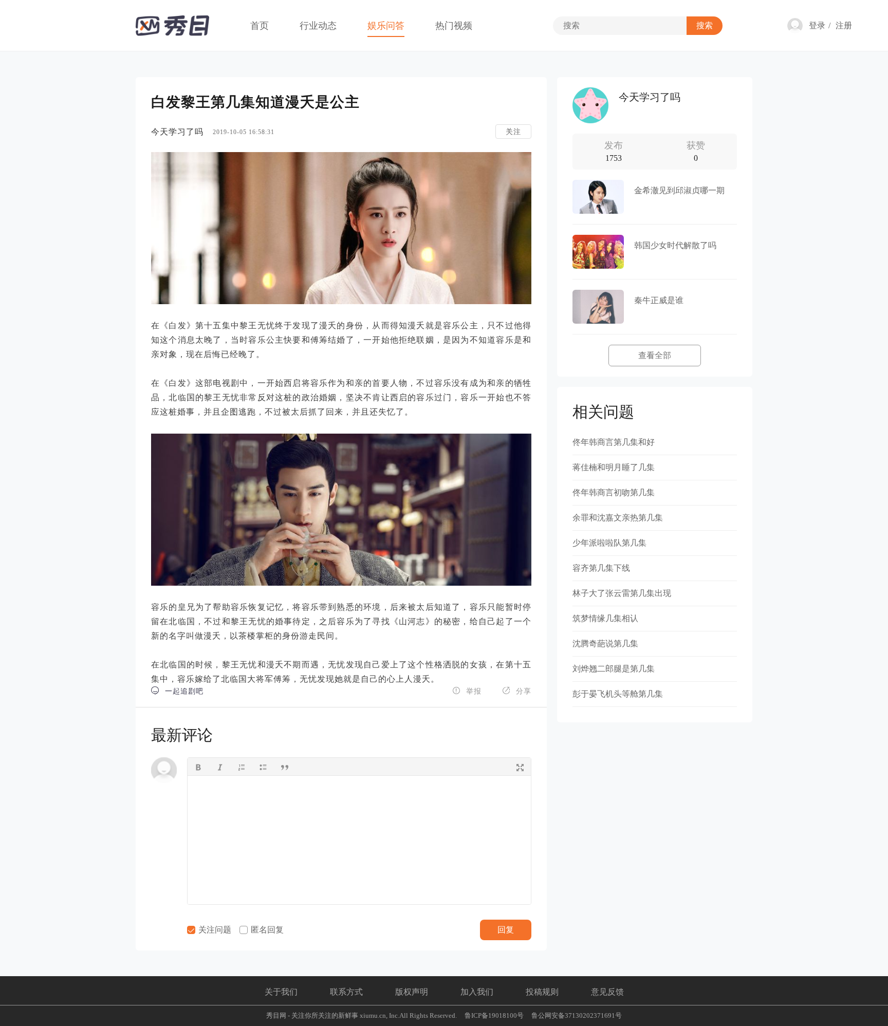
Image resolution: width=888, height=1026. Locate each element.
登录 (817, 25)
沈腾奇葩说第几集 (605, 643)
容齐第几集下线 (601, 568)
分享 (516, 690)
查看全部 (654, 355)
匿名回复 (266, 929)
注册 (844, 25)
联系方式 (346, 991)
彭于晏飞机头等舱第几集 (617, 693)
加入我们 (476, 991)
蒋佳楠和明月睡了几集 (613, 467)
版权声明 (411, 991)
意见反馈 (607, 991)
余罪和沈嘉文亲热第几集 (617, 517)
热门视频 (453, 26)
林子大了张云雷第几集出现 (621, 593)
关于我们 (281, 991)
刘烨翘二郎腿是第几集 (613, 668)
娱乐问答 (385, 26)
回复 (505, 929)
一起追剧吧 (177, 690)
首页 (259, 26)
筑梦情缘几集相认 (605, 618)
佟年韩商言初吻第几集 (613, 492)
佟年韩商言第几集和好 (613, 442)
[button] (198, 766)
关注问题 (213, 929)
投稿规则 (542, 991)
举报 (467, 690)
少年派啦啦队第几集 (609, 542)
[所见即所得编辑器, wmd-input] (359, 840)
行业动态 (318, 26)
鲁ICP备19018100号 (494, 1015)
